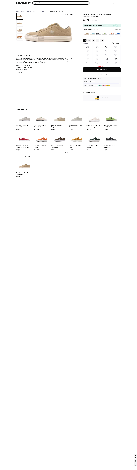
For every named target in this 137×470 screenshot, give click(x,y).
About (101, 3)
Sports (29, 8)
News (106, 3)
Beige (25, 69)
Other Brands (83, 8)
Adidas (48, 8)
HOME (17, 11)
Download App (94, 3)
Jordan (41, 8)
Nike (35, 8)
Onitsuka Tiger (72, 8)
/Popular (20, 8)
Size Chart (85, 43)
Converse (29, 11)
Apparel (92, 8)
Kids (119, 8)
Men (108, 8)
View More (19, 72)
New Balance (56, 8)
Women (113, 8)
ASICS (63, 8)
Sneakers (23, 11)
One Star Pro (42, 11)
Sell (110, 3)
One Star (35, 11)
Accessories (100, 8)
